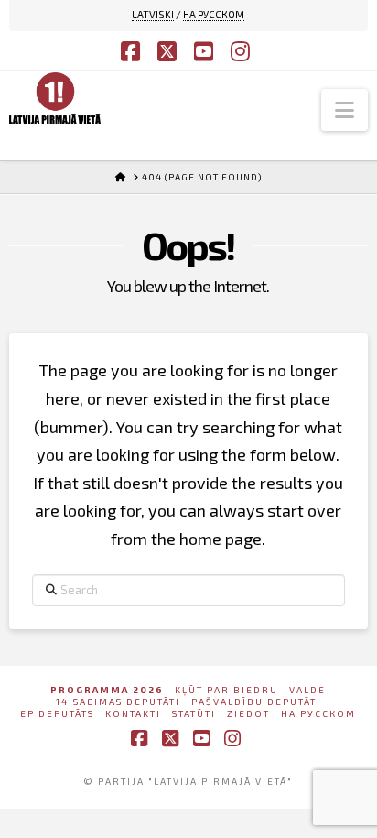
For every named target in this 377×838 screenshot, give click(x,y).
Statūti (194, 713)
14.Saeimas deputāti (118, 701)
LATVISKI (153, 14)
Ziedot (248, 713)
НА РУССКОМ (213, 14)
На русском (318, 713)
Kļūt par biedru (226, 689)
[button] (344, 110)
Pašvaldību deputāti (256, 701)
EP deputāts (57, 713)
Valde (307, 689)
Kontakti (133, 713)
